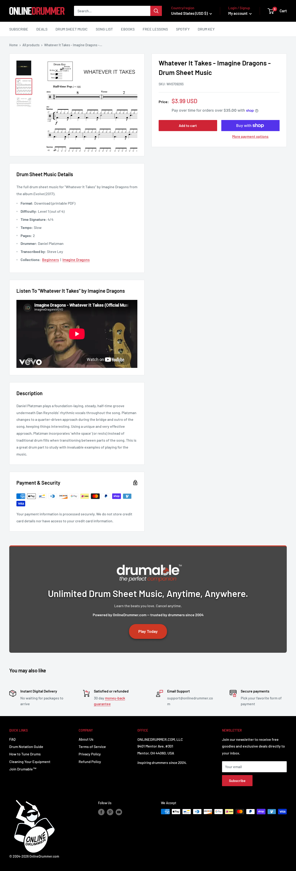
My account (238, 13)
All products (31, 45)
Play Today (148, 631)
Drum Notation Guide (26, 746)
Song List (104, 29)
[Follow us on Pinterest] (110, 812)
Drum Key (206, 29)
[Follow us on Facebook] (101, 812)
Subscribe (18, 29)
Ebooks (128, 29)
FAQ (12, 739)
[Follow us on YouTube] (119, 812)
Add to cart (188, 125)
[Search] (156, 11)
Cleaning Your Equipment (29, 761)
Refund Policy (90, 761)
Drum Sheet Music (72, 29)
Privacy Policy (90, 754)
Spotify (183, 29)
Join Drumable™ (23, 769)
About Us (86, 739)
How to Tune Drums (25, 754)
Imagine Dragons (76, 259)
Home (13, 45)
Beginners (50, 259)
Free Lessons (155, 29)
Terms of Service (92, 746)
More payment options (250, 136)
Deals (41, 29)
